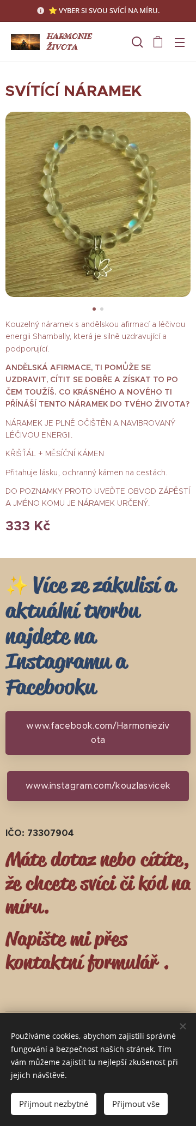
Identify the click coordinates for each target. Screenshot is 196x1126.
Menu (180, 42)
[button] (136, 42)
